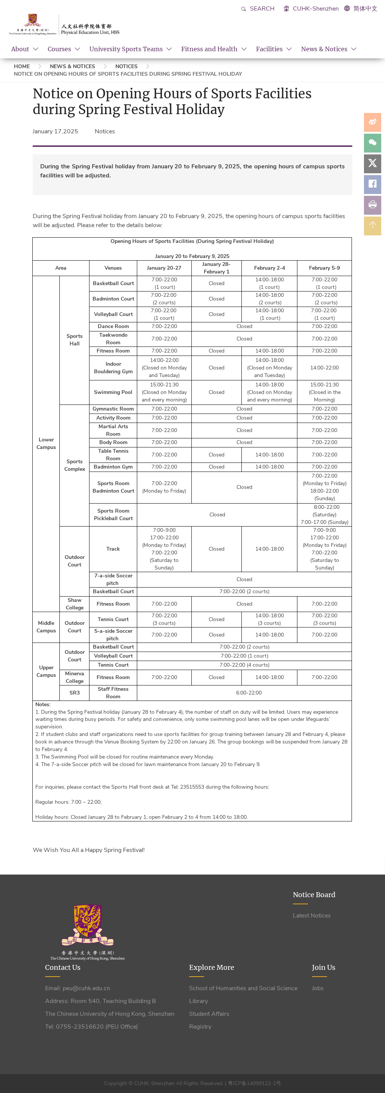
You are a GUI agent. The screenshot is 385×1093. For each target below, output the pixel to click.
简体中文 (365, 9)
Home (22, 66)
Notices (126, 66)
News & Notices (325, 49)
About (21, 49)
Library (198, 1001)
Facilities (270, 49)
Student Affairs (209, 1014)
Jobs (318, 988)
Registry (200, 1027)
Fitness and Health (210, 49)
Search (261, 9)
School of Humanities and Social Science (243, 988)
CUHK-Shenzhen (315, 9)
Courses (60, 49)
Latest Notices (312, 915)
